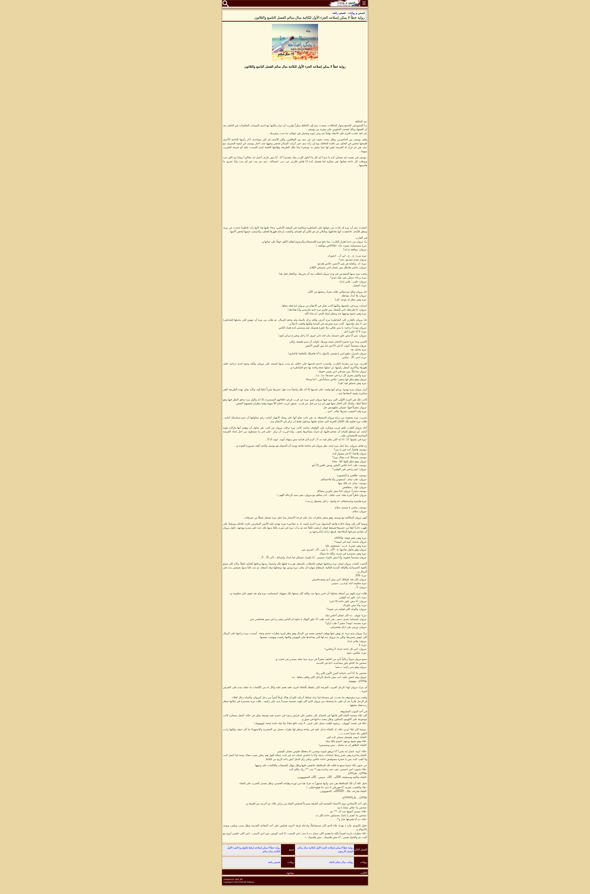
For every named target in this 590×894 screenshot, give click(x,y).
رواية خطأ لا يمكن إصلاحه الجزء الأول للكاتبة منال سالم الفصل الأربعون (325, 849)
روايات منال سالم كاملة (341, 862)
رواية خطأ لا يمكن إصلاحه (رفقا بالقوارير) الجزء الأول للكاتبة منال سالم (253, 849)
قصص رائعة (274, 862)
